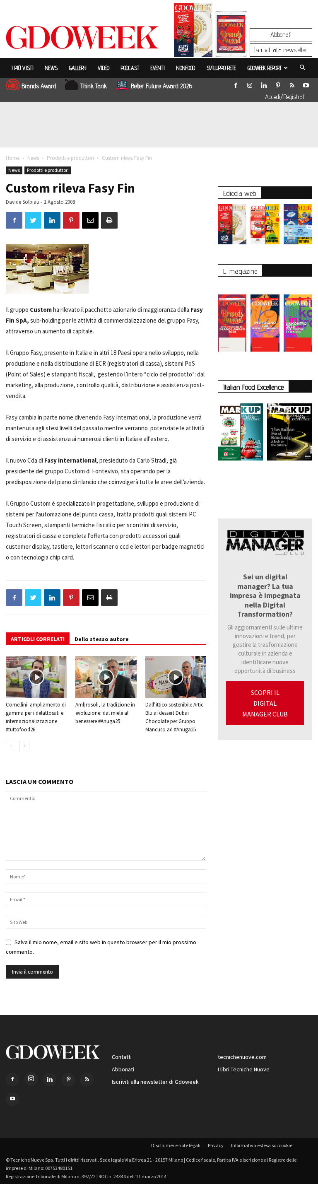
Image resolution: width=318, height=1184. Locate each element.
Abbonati (281, 35)
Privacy (216, 1145)
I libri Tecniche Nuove (244, 1069)
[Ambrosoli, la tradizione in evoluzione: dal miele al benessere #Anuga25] (105, 677)
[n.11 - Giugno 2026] (265, 226)
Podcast (130, 68)
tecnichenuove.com (242, 1057)
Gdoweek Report (265, 68)
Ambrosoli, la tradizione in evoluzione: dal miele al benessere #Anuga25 (105, 713)
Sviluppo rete (221, 68)
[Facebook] (235, 83)
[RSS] (292, 83)
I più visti (23, 68)
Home (12, 158)
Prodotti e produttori (70, 158)
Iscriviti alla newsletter (281, 50)
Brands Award (39, 86)
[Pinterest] (278, 83)
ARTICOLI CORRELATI (38, 639)
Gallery (77, 68)
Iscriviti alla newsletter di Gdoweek (155, 1081)
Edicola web (239, 193)
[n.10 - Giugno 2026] (298, 226)
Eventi (158, 68)
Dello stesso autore (102, 639)
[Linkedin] (264, 83)
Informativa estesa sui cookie (261, 1145)
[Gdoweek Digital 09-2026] (298, 319)
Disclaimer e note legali (175, 1145)
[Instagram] (249, 83)
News (51, 68)
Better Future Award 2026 (161, 86)
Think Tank (93, 86)
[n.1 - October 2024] (289, 433)
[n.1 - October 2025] (240, 433)
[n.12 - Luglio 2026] (193, 32)
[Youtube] (306, 83)
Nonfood (185, 68)
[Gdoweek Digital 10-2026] (265, 319)
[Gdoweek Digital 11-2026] (231, 45)
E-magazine (240, 271)
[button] (302, 68)
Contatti (122, 1057)
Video (103, 68)
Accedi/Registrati (285, 97)
